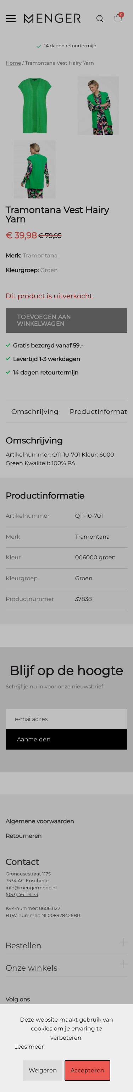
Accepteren (87, 1070)
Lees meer (29, 1047)
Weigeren (43, 1070)
